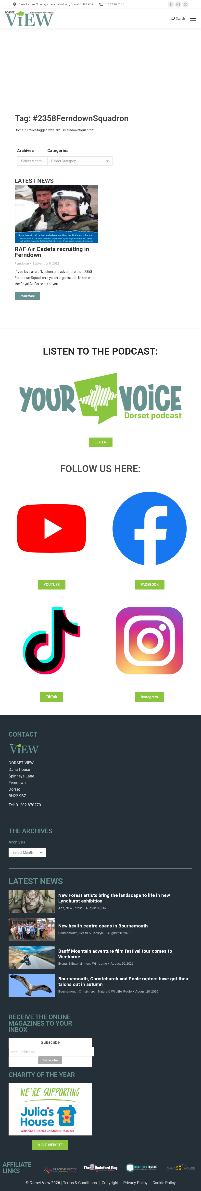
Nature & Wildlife (110, 991)
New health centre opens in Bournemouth (103, 926)
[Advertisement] (100, 65)
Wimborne (99, 963)
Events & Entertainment (74, 963)
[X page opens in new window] (185, 4)
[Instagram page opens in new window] (178, 4)
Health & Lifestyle (91, 933)
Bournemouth (67, 933)
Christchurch (88, 991)
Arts (61, 908)
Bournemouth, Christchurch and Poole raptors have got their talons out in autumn (123, 981)
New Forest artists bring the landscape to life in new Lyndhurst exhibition (114, 898)
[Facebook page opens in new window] (171, 4)
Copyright (110, 1182)
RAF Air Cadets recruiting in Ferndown (52, 252)
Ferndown (22, 263)
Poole (127, 991)
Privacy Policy (135, 1182)
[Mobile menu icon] (193, 18)
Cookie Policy (164, 1182)
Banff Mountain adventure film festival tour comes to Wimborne (115, 954)
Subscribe (50, 1042)
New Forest (74, 908)
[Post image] (57, 214)
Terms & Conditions (80, 1182)
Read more (27, 296)
